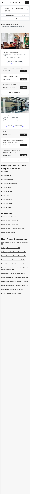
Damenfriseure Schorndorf (9, 221)
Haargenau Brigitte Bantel (10, 52)
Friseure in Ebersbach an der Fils (11, 293)
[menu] (2, 2)
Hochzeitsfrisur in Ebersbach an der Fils (13, 256)
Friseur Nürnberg (6, 203)
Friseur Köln (5, 195)
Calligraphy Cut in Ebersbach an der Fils (13, 252)
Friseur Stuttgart (6, 207)
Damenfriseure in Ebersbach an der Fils (13, 260)
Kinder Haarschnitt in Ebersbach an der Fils (14, 277)
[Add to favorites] (26, 35)
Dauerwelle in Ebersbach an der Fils (12, 289)
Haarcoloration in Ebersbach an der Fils (13, 273)
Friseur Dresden (6, 175)
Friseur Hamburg (6, 187)
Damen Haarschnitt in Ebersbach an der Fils (14, 281)
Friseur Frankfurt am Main (9, 183)
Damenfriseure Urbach (8, 232)
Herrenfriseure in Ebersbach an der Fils (13, 264)
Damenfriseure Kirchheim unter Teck (12, 228)
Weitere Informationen (15, 92)
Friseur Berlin (5, 171)
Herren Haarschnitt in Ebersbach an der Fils (14, 285)
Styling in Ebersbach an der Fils (10, 248)
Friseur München (6, 199)
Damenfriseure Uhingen (8, 217)
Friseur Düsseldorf (7, 179)
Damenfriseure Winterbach (9, 225)
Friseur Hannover (6, 191)
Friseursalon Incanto (9, 116)
